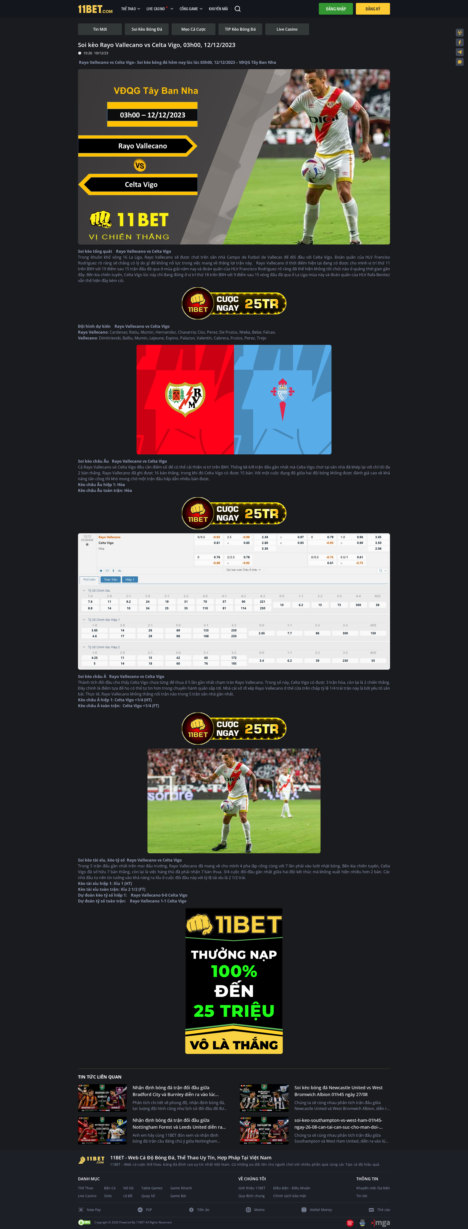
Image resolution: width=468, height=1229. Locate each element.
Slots (108, 1195)
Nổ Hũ (128, 1188)
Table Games (152, 1188)
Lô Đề (127, 1195)
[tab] (100, 29)
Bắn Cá (110, 1188)
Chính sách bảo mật (289, 1195)
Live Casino (87, 1195)
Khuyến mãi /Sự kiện (373, 1188)
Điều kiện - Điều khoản (291, 1188)
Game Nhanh (181, 1188)
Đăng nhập (336, 9)
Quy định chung (251, 1195)
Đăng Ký (373, 9)
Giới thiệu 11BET (251, 1188)
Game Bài (178, 1195)
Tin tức (362, 1195)
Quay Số (148, 1195)
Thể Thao (85, 1188)
